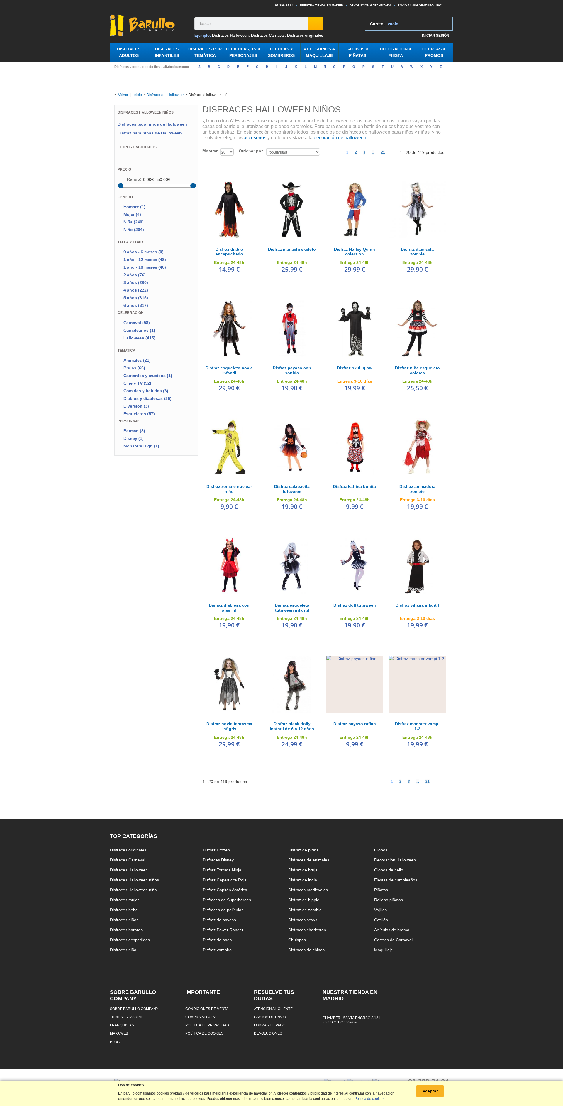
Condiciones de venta (206, 1009)
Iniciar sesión (435, 35)
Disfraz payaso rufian (354, 723)
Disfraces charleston (307, 929)
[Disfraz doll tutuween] (354, 565)
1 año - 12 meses (144, 259)
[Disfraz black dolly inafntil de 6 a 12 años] (292, 684)
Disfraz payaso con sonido (292, 370)
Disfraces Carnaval (268, 35)
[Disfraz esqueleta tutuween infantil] (292, 565)
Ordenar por (251, 151)
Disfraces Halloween (230, 35)
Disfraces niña (123, 949)
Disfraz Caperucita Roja (225, 880)
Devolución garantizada (370, 5)
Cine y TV (137, 383)
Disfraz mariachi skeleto (292, 249)
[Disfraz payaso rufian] (354, 684)
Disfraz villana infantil (417, 605)
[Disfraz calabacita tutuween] (292, 446)
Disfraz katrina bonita (354, 486)
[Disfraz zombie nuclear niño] (229, 446)
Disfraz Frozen (216, 850)
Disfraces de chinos (306, 949)
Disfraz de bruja (303, 870)
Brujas (134, 368)
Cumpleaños (139, 330)
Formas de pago (269, 1025)
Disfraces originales (305, 35)
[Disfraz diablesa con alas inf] (229, 565)
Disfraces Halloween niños (134, 880)
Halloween (139, 338)
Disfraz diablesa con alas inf (229, 607)
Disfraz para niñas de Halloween (150, 133)
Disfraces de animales (308, 860)
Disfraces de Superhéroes (227, 900)
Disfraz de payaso (219, 920)
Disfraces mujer (124, 900)
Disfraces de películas (223, 910)
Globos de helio (388, 870)
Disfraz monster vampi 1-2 (417, 726)
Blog (115, 1042)
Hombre (134, 206)
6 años (135, 305)
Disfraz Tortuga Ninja (222, 870)
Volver (123, 95)
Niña (133, 222)
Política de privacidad (207, 1025)
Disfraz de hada (217, 939)
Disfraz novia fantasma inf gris (229, 726)
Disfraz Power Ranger (223, 929)
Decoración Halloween (395, 860)
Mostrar (210, 151)
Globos (380, 850)
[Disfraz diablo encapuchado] (229, 209)
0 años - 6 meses (143, 252)
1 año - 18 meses (144, 267)
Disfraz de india (302, 880)
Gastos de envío (270, 1017)
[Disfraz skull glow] (354, 328)
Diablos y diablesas (147, 398)
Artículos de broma (391, 929)
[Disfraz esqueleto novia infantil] (229, 328)
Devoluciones (268, 1033)
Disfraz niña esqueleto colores (417, 370)
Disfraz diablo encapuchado (229, 252)
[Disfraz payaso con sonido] (292, 328)
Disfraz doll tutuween (354, 605)
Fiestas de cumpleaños (395, 880)
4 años (135, 290)
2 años (134, 274)
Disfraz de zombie (305, 910)
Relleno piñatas (388, 900)
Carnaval (136, 322)
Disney (133, 438)
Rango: (134, 179)
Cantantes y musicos (147, 375)
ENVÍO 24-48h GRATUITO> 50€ (420, 5)
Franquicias (122, 1025)
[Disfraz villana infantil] (417, 565)
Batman (134, 430)
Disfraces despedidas (130, 939)
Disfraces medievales (308, 890)
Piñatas (381, 890)
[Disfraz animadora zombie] (417, 446)
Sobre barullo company (134, 1009)
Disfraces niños (124, 920)
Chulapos (297, 939)
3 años (135, 282)
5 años (135, 297)
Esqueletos (139, 413)
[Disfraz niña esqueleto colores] (417, 328)
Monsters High (141, 446)
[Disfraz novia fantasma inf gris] (229, 684)
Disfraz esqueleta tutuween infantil (292, 607)
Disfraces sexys (302, 920)
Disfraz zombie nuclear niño (229, 489)
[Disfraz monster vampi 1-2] (417, 684)
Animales (137, 360)
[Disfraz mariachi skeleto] (292, 209)
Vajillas (380, 910)
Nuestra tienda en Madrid (321, 5)
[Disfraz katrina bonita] (354, 446)
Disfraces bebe (124, 910)
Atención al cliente (273, 1009)
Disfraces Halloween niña (133, 890)
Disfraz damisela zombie (417, 252)
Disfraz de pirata (303, 850)
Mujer (132, 214)
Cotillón (381, 920)
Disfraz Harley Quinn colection (354, 252)
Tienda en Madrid (126, 1017)
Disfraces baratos (126, 929)
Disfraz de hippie (303, 900)
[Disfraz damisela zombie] (417, 209)
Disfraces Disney (218, 860)
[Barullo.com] (150, 25)
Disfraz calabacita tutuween (292, 489)
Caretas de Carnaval (393, 939)
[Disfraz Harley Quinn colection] (354, 209)
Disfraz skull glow (354, 368)
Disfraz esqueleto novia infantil (229, 370)
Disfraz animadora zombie (417, 489)
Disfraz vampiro (217, 949)
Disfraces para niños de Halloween (152, 124)
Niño (133, 229)
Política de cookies (204, 1033)
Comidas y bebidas (145, 390)
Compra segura (200, 1017)
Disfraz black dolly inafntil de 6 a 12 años (292, 726)
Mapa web (119, 1033)
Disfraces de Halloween (166, 95)
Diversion (136, 406)
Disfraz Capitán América (225, 890)
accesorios (255, 137)
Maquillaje (383, 949)
